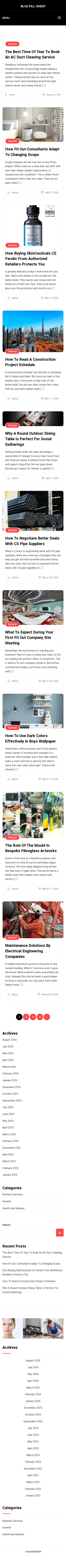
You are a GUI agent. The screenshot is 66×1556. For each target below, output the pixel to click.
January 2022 (9, 1174)
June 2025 (8, 1114)
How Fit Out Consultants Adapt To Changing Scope (31, 1263)
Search (6, 1224)
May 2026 (8, 1053)
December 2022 (11, 1147)
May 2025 (8, 1120)
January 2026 (9, 1080)
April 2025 (8, 1127)
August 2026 (9, 1039)
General (6, 1201)
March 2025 (9, 1134)
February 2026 (10, 1073)
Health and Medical (13, 1208)
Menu (6, 17)
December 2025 (11, 1087)
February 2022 (10, 1168)
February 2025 (10, 1141)
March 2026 (9, 1066)
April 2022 (8, 1154)
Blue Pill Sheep (33, 6)
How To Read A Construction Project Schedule (28, 1281)
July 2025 (7, 1107)
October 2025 (10, 1093)
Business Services (12, 1194)
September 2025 (12, 1100)
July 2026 (7, 1046)
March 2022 (9, 1161)
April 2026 (8, 1060)
